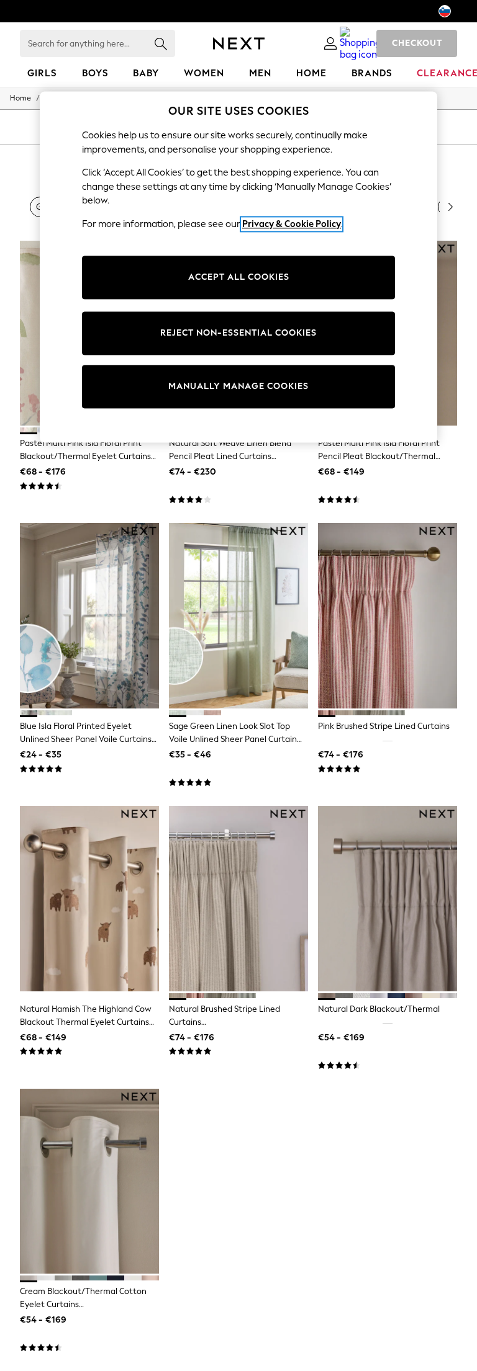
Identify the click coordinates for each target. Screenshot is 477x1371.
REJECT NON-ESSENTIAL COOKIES (238, 333)
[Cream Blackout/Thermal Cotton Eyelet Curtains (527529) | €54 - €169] (89, 1181)
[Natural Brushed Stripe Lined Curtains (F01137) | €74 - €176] (238, 898)
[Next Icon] (239, 43)
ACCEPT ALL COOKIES (238, 277)
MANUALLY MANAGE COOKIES (238, 387)
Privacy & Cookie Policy (291, 224)
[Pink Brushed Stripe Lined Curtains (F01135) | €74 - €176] (387, 615)
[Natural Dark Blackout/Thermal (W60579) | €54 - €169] (387, 898)
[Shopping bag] (360, 43)
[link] (330, 43)
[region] (238, 266)
